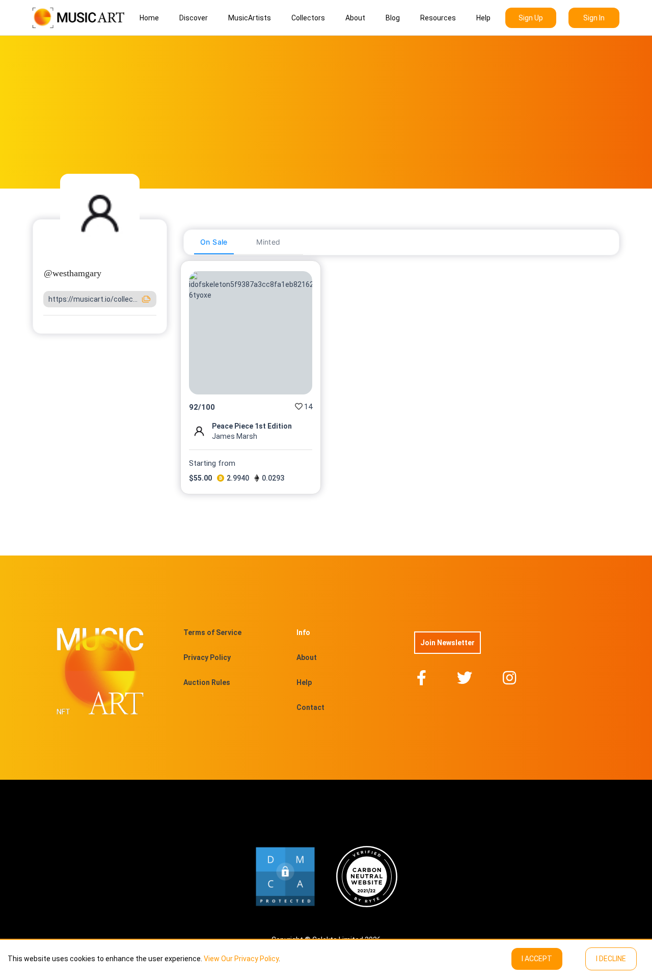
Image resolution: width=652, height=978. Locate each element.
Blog (393, 18)
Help (483, 18)
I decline (611, 959)
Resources (438, 18)
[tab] (214, 242)
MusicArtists (249, 18)
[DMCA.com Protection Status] (285, 876)
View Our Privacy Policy (241, 959)
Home (149, 18)
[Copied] (146, 299)
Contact (310, 707)
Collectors (308, 18)
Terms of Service (212, 632)
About (355, 18)
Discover (193, 18)
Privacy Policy (207, 657)
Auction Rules (206, 682)
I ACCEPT (537, 959)
